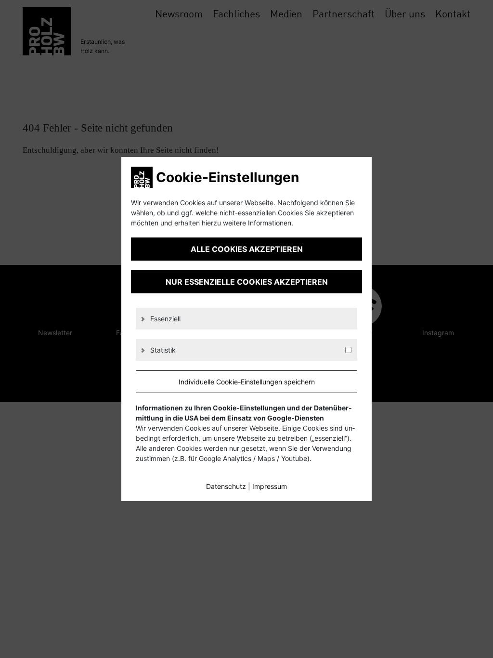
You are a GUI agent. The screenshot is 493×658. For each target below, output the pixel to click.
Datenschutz (226, 486)
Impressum (269, 486)
